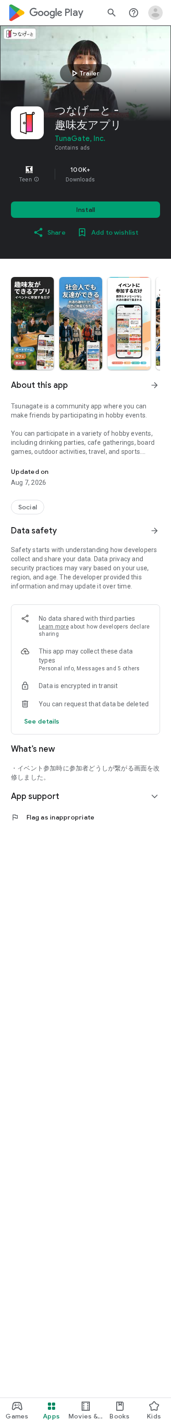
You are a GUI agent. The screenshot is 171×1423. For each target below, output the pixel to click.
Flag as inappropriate (52, 817)
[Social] (27, 507)
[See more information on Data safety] (155, 531)
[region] (85, 174)
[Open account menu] (155, 13)
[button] (36, 179)
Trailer (84, 73)
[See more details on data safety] (42, 721)
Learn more (54, 627)
